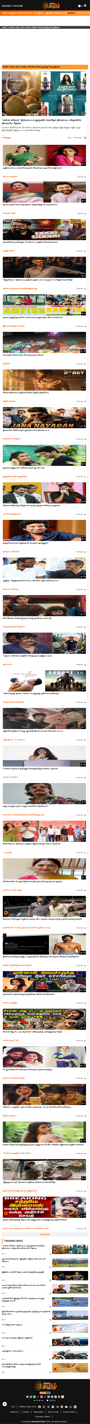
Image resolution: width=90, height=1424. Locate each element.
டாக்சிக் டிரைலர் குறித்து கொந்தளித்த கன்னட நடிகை (30, 769)
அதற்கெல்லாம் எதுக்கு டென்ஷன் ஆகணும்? (25, 543)
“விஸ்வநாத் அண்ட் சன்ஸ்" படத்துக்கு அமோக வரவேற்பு (31, 694)
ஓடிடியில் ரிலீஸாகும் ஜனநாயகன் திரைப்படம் (26, 430)
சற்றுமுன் (12, 13)
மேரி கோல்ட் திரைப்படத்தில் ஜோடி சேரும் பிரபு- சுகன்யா (32, 844)
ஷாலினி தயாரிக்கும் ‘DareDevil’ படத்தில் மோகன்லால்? (30, 242)
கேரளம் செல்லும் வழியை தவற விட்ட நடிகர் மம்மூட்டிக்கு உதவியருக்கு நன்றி (42, 919)
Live (13, 1407)
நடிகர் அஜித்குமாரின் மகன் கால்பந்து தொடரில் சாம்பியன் (32, 317)
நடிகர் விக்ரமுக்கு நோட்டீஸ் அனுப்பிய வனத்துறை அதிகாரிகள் (35, 1220)
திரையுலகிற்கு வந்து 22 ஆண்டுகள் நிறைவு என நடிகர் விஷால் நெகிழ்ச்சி (41, 957)
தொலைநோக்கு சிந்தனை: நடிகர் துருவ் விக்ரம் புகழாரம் (31, 505)
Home (4, 28)
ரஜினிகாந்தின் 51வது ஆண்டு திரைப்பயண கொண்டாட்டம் (33, 731)
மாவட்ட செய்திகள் (35, 13)
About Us (80, 13)
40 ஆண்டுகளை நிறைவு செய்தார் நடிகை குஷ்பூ (27, 1070)
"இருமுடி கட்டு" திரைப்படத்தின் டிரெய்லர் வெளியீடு (29, 1182)
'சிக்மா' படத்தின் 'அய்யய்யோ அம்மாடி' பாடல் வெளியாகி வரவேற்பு (37, 1107)
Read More (45, 1234)
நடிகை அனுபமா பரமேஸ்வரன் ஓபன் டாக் (23, 468)
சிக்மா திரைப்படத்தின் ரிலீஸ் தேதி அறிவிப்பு (26, 393)
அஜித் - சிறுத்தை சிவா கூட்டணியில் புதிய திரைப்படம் (30, 581)
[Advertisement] (45, 47)
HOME (5, 13)
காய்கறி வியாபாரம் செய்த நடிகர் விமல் (23, 355)
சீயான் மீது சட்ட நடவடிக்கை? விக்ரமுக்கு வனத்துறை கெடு (32, 1032)
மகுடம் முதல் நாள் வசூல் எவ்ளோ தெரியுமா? (25, 806)
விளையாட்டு (61, 13)
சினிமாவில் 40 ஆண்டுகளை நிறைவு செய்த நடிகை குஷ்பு (32, 882)
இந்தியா (50, 13)
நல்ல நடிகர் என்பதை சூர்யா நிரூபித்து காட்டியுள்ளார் (30, 205)
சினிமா (71, 13)
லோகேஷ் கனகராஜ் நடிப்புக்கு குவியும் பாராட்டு (27, 618)
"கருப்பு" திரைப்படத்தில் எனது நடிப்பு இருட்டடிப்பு (27, 656)
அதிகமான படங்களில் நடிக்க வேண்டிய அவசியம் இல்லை (32, 168)
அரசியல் (22, 13)
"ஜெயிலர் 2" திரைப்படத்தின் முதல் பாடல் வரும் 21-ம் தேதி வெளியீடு (38, 280)
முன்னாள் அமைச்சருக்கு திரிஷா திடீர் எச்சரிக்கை (28, 994)
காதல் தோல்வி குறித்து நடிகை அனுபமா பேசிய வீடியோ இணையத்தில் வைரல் (43, 1145)
